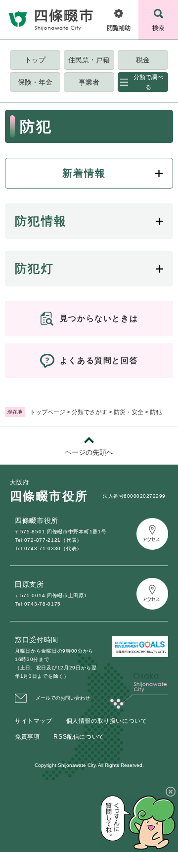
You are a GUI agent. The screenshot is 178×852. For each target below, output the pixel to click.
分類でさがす (89, 412)
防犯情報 (41, 221)
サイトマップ (33, 720)
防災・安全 (128, 412)
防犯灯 (34, 268)
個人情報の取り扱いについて (106, 720)
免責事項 (27, 736)
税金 (143, 60)
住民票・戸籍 (89, 60)
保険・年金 (35, 82)
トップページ (47, 412)
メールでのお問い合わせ (63, 698)
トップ (35, 60)
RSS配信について (78, 736)
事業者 (89, 82)
